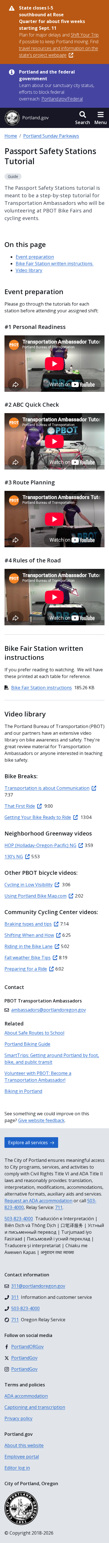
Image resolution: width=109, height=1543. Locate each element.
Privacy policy (18, 1418)
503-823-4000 (18, 1218)
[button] (82, 118)
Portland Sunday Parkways (51, 136)
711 (59, 1207)
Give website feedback (41, 1120)
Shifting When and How (29, 935)
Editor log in (17, 1468)
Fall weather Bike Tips (27, 957)
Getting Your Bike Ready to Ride (37, 817)
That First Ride (19, 806)
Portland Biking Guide (27, 1044)
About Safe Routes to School (34, 1033)
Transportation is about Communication (46, 788)
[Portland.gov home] (26, 118)
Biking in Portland (23, 1091)
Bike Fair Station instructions (41, 687)
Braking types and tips (28, 924)
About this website (24, 1445)
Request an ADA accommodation (38, 1201)
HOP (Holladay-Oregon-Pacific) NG (40, 845)
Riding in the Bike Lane (28, 946)
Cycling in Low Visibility (28, 885)
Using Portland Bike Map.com (35, 896)
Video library (29, 270)
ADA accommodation (26, 1396)
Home (10, 136)
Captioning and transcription (34, 1407)
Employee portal (21, 1456)
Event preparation (35, 257)
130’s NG (13, 856)
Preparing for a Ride (25, 969)
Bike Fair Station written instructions (55, 263)
